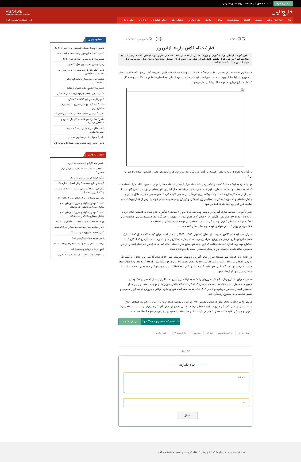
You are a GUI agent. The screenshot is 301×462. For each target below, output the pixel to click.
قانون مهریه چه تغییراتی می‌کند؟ (88, 238)
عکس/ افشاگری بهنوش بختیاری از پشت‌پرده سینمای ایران (82, 106)
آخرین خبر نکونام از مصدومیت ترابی (86, 163)
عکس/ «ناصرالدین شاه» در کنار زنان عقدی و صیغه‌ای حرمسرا (82, 121)
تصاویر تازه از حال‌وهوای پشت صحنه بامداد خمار (80, 53)
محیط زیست (233, 20)
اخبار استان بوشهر (275, 20)
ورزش (219, 20)
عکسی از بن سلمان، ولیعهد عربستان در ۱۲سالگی (80, 94)
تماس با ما (129, 20)
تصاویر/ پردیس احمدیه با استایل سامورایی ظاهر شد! (79, 114)
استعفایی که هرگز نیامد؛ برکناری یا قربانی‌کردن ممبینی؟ (82, 170)
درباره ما (142, 20)
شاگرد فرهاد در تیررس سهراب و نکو (87, 178)
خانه (290, 20)
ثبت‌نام (210, 333)
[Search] (31, 20)
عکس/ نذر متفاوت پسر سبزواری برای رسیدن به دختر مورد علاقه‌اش (81, 71)
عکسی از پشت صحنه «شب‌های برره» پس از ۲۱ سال (79, 48)
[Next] (270, 3)
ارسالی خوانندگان (159, 20)
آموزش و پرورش (244, 333)
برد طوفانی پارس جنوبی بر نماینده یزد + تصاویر (81, 255)
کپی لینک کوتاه (129, 321)
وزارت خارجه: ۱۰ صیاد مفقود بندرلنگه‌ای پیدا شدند (80, 221)
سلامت (208, 20)
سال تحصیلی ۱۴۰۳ (179, 333)
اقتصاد (247, 20)
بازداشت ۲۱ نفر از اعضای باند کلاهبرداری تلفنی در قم (78, 244)
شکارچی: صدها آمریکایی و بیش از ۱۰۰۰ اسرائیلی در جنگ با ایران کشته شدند (230, 3)
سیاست (258, 20)
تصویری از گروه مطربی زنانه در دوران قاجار (83, 59)
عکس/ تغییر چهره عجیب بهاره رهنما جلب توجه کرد (79, 143)
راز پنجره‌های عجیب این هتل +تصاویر (86, 64)
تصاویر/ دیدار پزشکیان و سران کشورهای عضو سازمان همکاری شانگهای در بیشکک (82, 205)
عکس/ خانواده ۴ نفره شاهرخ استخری (86, 137)
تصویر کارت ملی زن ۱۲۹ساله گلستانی (86, 99)
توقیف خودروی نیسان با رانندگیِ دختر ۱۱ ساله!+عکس (84, 81)
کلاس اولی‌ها (161, 333)
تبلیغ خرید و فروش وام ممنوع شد (87, 249)
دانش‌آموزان (196, 333)
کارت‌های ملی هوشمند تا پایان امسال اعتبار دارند (81, 183)
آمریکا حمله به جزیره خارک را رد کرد (86, 232)
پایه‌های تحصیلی (225, 333)
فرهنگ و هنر (177, 20)
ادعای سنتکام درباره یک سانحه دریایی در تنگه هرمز (79, 227)
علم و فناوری (194, 20)
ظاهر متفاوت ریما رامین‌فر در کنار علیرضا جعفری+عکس (85, 130)
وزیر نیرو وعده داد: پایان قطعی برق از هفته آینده (80, 198)
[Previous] (268, 3)
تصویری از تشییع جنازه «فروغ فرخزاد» (85, 88)
